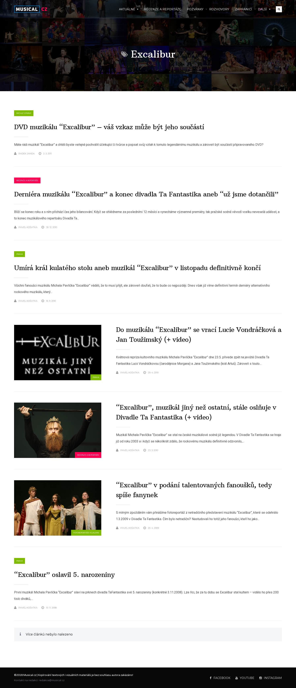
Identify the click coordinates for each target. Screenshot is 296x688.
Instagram (273, 678)
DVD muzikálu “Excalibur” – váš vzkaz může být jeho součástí (109, 127)
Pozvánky (195, 9)
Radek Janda (27, 153)
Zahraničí (243, 9)
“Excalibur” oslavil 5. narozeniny (64, 575)
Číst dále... (275, 153)
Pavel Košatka (28, 227)
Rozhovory (219, 9)
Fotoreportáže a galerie (86, 533)
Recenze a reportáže (162, 9)
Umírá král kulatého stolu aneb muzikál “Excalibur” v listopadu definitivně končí (137, 268)
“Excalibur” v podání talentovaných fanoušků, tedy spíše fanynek (194, 490)
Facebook (221, 678)
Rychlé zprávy (23, 113)
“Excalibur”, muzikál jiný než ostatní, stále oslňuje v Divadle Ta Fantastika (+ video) (196, 412)
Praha (19, 254)
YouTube (247, 678)
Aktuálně (127, 9)
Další (262, 9)
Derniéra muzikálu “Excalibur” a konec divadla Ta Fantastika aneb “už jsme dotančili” (146, 194)
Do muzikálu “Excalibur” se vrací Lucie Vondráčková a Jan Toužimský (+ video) (199, 335)
